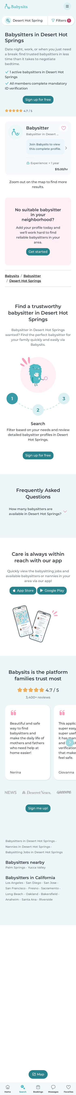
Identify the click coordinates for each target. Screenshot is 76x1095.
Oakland (32, 894)
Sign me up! (38, 808)
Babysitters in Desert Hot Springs (30, 841)
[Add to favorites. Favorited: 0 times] (63, 128)
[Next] (70, 742)
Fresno (33, 888)
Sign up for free (38, 100)
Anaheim (12, 899)
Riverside (46, 899)
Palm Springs (15, 867)
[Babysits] (16, 6)
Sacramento (50, 888)
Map (40, 1074)
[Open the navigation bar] (67, 6)
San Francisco (15, 888)
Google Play (54, 590)
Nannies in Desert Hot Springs (27, 847)
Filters (62, 20)
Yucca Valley (37, 867)
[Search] (8, 20)
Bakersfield (49, 894)
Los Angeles (14, 883)
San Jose (50, 883)
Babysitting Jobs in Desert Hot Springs (34, 852)
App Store (25, 590)
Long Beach (14, 894)
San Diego (33, 883)
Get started (38, 252)
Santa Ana (29, 899)
